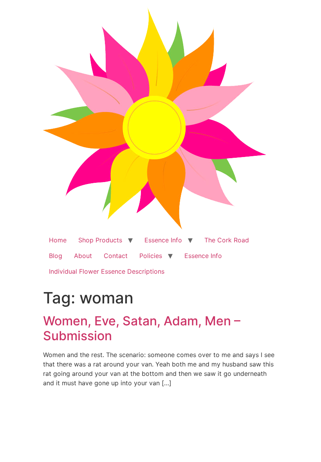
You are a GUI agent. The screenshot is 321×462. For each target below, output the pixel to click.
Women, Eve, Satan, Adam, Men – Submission (141, 328)
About (83, 256)
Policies (150, 256)
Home (58, 240)
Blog (55, 256)
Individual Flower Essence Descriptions (106, 271)
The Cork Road (226, 240)
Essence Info (163, 240)
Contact (116, 256)
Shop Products (100, 240)
